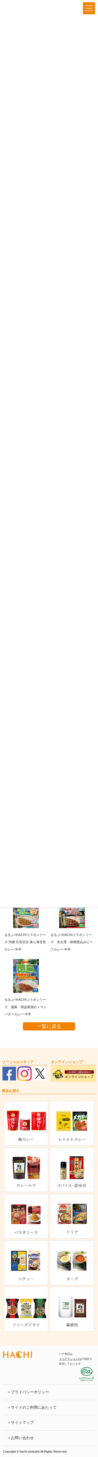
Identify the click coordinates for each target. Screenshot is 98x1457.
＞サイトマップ (20, 1422)
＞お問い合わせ (20, 1438)
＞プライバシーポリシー (28, 1392)
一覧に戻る (49, 1026)
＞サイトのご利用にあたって (32, 1407)
